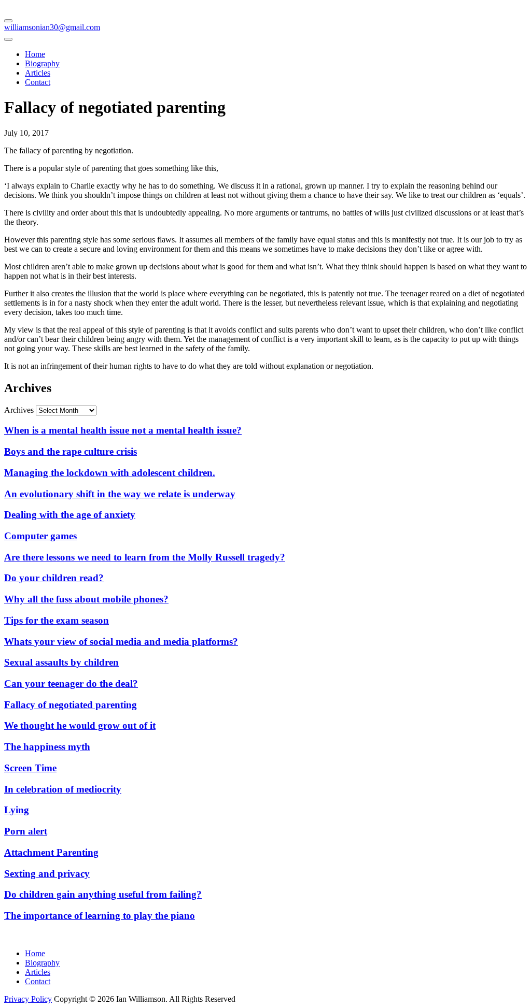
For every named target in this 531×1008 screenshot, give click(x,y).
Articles (37, 72)
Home (35, 54)
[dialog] (265, 59)
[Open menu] (8, 20)
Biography (42, 63)
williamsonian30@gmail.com (52, 27)
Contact (37, 82)
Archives (19, 410)
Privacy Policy (28, 999)
